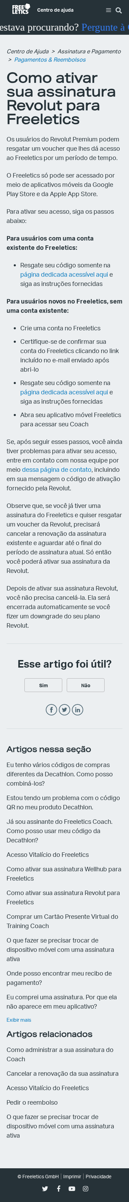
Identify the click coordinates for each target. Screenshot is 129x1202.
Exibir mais (19, 1019)
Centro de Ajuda (28, 51)
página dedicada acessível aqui (64, 274)
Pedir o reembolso (32, 1102)
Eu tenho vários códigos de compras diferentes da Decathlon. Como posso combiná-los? (60, 773)
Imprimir (72, 1176)
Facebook (51, 710)
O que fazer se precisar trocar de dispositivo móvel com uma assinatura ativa (60, 949)
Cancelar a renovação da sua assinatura (63, 1073)
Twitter (64, 710)
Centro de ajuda (55, 10)
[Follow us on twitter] (45, 1189)
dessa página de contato (57, 469)
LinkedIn (78, 710)
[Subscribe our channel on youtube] (72, 1189)
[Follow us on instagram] (85, 1189)
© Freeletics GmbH (38, 1176)
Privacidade (98, 1176)
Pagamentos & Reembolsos (50, 59)
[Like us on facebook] (59, 1189)
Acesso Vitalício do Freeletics (48, 854)
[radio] (43, 685)
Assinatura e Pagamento (89, 51)
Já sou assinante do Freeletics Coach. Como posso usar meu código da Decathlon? (59, 830)
